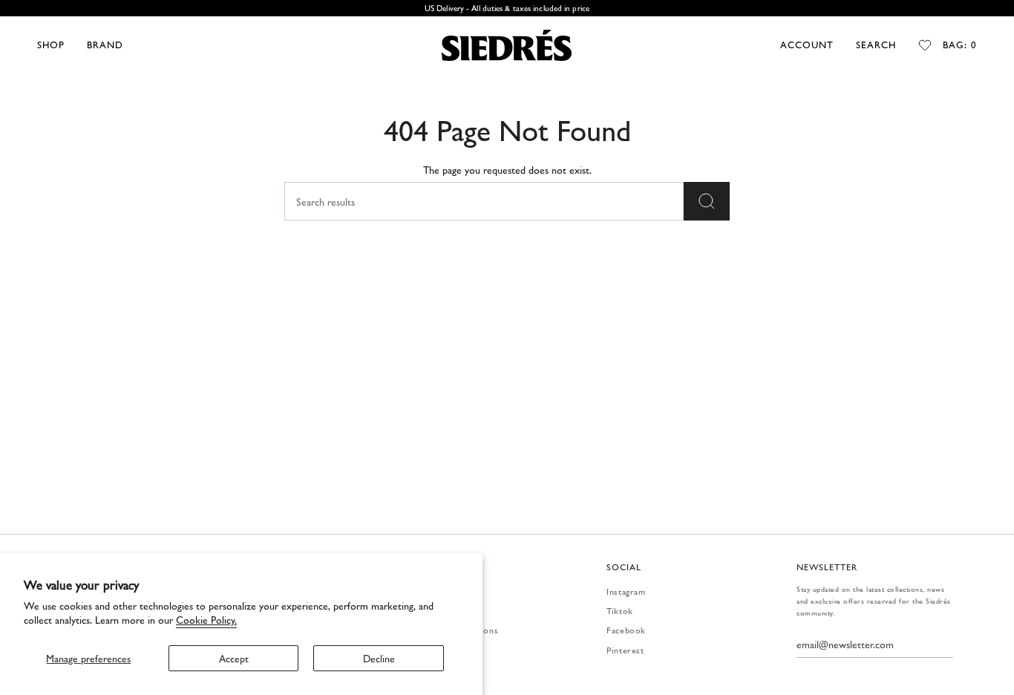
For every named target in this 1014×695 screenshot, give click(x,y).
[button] (51, 45)
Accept (234, 657)
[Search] (707, 201)
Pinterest (625, 649)
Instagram (625, 591)
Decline (379, 657)
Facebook (626, 629)
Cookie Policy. (206, 619)
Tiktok (619, 610)
